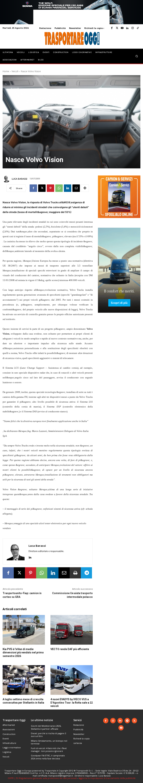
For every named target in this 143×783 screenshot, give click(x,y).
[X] (42, 188)
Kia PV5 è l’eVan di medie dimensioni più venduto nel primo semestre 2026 (23, 652)
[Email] (76, 188)
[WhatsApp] (59, 188)
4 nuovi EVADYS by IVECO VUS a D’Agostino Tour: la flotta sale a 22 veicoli (71, 702)
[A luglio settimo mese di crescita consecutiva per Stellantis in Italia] (24, 680)
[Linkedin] (127, 28)
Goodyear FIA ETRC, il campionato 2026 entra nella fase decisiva (48, 757)
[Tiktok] (137, 28)
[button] (136, 56)
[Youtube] (122, 28)
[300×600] (119, 315)
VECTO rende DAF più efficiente (69, 649)
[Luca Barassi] (7, 179)
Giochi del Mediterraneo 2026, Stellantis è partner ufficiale (46, 727)
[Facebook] (111, 28)
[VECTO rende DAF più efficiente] (71, 630)
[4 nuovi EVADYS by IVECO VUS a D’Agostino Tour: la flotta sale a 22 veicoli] (71, 680)
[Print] (75, 572)
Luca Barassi (19, 179)
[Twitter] (117, 28)
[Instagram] (132, 28)
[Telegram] (86, 572)
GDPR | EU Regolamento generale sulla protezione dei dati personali (42, 778)
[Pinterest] (50, 188)
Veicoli (15, 71)
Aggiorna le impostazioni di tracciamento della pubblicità (107, 778)
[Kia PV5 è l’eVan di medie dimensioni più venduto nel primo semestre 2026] (24, 630)
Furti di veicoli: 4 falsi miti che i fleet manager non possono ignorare (49, 749)
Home (6, 71)
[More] (85, 188)
